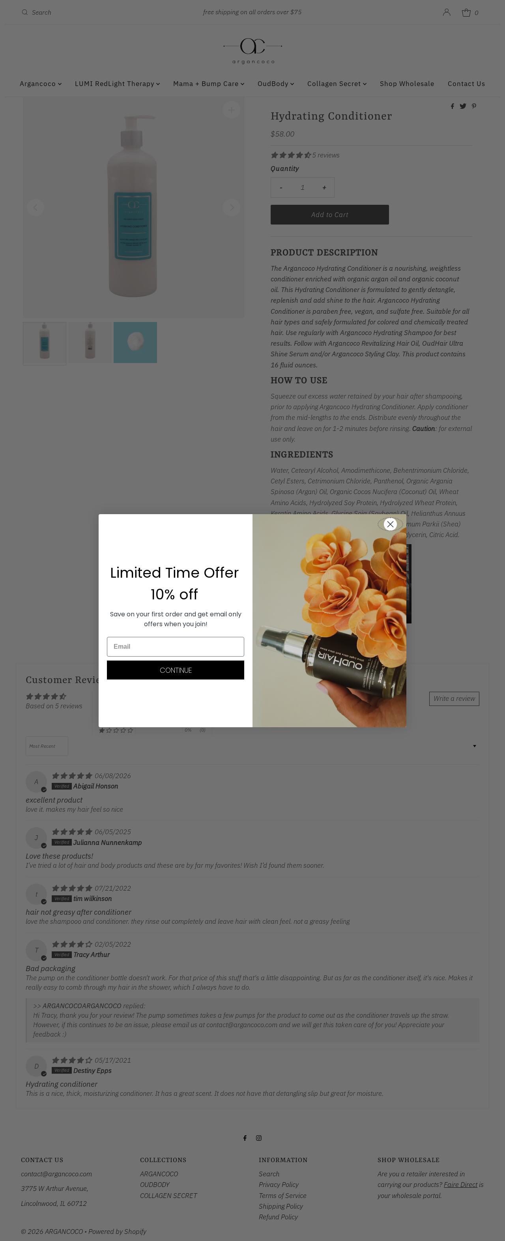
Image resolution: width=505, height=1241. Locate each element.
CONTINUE (176, 670)
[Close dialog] (390, 524)
